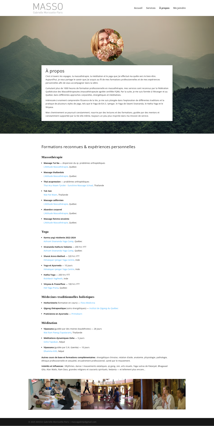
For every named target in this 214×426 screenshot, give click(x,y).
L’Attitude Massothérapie (56, 166)
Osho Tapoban (51, 341)
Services (150, 8)
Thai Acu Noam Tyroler (55, 185)
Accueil (138, 8)
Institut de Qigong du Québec (103, 308)
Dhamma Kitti (50, 351)
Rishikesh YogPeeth (53, 278)
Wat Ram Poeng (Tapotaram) (57, 332)
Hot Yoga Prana (51, 287)
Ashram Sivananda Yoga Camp (59, 241)
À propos (164, 8)
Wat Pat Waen (50, 194)
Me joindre (179, 8)
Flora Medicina (88, 302)
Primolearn (76, 313)
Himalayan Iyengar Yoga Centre (59, 260)
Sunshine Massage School (80, 185)
